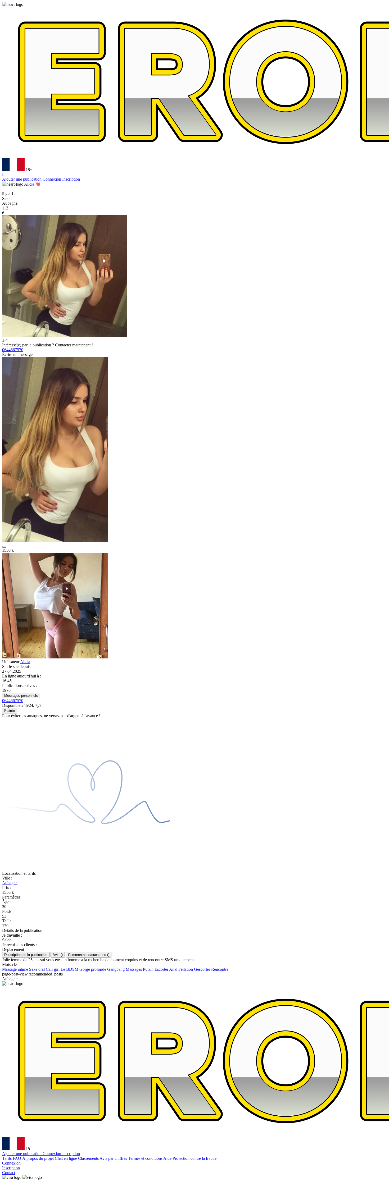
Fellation (186, 969)
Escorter (162, 969)
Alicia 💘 (32, 184)
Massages (134, 969)
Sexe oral (37, 969)
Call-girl (53, 969)
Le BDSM (70, 969)
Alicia (25, 661)
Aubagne (9, 883)
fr (3, 174)
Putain (149, 969)
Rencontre (219, 969)
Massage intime (15, 969)
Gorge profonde (93, 969)
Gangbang (116, 969)
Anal (173, 969)
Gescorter (202, 969)
